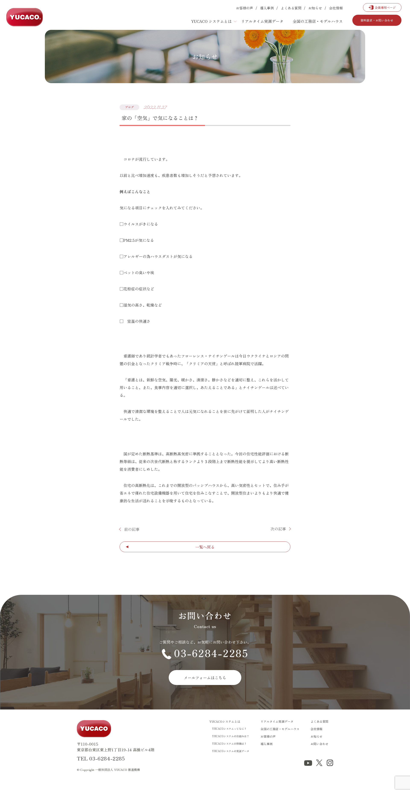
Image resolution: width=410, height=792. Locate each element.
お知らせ (315, 7)
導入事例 (267, 7)
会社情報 (336, 7)
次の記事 (278, 528)
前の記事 (131, 529)
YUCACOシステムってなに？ (229, 728)
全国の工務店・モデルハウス (318, 21)
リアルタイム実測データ (262, 21)
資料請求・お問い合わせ (376, 20)
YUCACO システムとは (211, 21)
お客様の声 (244, 7)
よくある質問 (291, 7)
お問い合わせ (319, 744)
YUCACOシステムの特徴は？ (229, 743)
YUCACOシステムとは (224, 721)
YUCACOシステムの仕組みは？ (230, 736)
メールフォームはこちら (205, 677)
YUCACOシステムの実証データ (230, 751)
